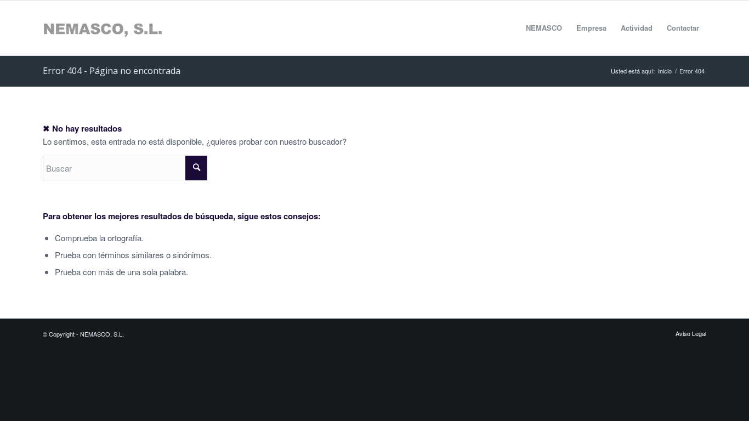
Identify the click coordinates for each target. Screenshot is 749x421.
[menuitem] (544, 28)
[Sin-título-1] (102, 28)
